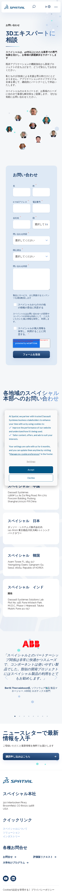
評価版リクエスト (43, 856)
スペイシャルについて (15, 828)
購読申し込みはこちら (18, 756)
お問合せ (8, 856)
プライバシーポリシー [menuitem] (42, 889)
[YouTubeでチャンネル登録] (6, 878)
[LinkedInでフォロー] (13, 878)
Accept (31, 470)
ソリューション (11, 832)
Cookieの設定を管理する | (16, 889)
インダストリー (11, 836)
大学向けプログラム (14, 862)
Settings (31, 461)
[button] (6, 677)
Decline (31, 478)
